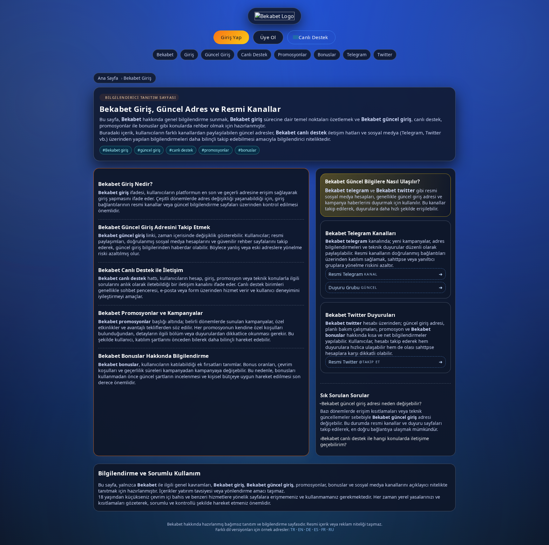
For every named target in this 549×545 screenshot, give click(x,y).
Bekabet (165, 54)
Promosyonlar (292, 54)
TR (292, 529)
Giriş (189, 54)
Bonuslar (327, 54)
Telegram (357, 54)
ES (316, 529)
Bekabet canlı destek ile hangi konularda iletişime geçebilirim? (374, 441)
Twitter (384, 54)
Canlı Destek (254, 54)
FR (323, 529)
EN (300, 529)
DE (308, 529)
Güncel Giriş (217, 54)
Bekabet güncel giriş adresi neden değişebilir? (371, 403)
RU (331, 529)
